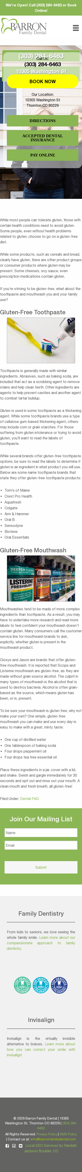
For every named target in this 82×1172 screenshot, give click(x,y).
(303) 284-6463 (42, 64)
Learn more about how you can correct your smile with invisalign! (41, 1049)
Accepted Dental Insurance (42, 138)
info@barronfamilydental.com (53, 1139)
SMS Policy (68, 1134)
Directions (43, 120)
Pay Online (42, 155)
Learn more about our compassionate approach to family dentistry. (41, 942)
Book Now (43, 81)
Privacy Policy (47, 1134)
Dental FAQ (29, 799)
